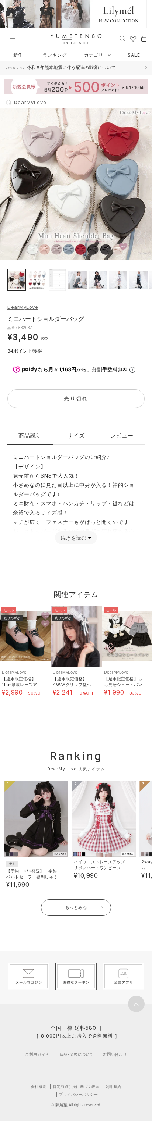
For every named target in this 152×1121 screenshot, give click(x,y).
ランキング (55, 55)
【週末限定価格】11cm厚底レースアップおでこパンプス (21, 684)
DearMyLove (22, 307)
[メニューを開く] (12, 39)
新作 (18, 55)
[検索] (122, 38)
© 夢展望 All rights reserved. (76, 1105)
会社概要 (38, 1086)
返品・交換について (76, 1054)
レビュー (122, 435)
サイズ (76, 435)
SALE (134, 55)
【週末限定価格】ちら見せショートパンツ (123, 684)
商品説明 (30, 435)
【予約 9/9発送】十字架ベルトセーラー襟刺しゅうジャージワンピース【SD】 (32, 876)
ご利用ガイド (36, 1054)
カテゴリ (94, 55)
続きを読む (73, 538)
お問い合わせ (115, 1054)
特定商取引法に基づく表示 (76, 1086)
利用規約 (113, 1086)
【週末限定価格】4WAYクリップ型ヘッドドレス (72, 684)
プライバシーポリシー (78, 1094)
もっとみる (76, 907)
